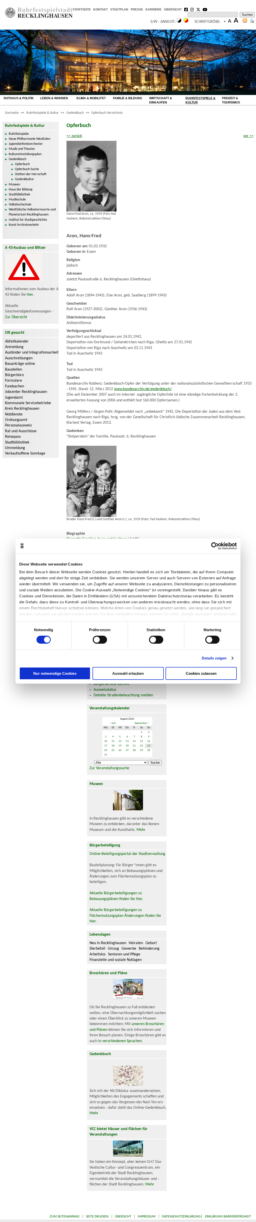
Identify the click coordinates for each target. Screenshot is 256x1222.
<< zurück (74, 136)
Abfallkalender (17, 342)
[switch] (100, 640)
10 (105, 741)
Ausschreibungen (18, 358)
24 (105, 750)
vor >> (248, 136)
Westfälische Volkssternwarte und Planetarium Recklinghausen (32, 212)
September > (141, 723)
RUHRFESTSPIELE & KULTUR (201, 100)
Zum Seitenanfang (65, 1216)
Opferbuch (22, 164)
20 (127, 745)
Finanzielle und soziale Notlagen (116, 960)
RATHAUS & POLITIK (19, 98)
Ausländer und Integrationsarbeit (31, 353)
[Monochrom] (179, 22)
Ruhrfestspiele (19, 134)
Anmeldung (14, 347)
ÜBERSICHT (173, 9)
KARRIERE (154, 9)
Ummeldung (15, 448)
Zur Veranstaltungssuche (109, 768)
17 (105, 745)
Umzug (113, 949)
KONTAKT (100, 9)
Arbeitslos (98, 954)
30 (148, 750)
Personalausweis (18, 425)
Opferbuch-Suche (27, 169)
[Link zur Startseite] (38, 17)
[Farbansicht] (186, 22)
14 (134, 741)
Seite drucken (97, 1216)
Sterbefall (97, 949)
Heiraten (136, 943)
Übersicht (123, 1216)
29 (141, 750)
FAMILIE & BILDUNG (127, 98)
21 (134, 745)
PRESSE (137, 9)
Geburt (151, 943)
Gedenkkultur (24, 179)
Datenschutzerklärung (181, 1216)
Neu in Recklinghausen (108, 943)
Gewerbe (129, 949)
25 (113, 750)
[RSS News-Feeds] (244, 22)
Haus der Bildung (20, 189)
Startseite (12, 113)
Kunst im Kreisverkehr (24, 225)
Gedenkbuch (75, 113)
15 (141, 741)
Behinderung (149, 949)
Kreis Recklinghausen (22, 409)
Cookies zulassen (201, 673)
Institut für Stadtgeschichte (28, 220)
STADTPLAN (119, 9)
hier (30, 295)
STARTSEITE (81, 9)
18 (113, 745)
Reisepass (13, 437)
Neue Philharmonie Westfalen (29, 139)
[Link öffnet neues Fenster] (186, 10)
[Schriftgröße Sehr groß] (236, 22)
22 (141, 745)
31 (105, 754)
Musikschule (17, 199)
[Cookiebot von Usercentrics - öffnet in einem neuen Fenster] (215, 545)
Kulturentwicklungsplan (25, 154)
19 (120, 745)
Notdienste (13, 414)
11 (113, 741)
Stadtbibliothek (19, 194)
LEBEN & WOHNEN (54, 98)
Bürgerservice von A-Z (112, 684)
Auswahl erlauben (128, 673)
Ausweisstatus (105, 690)
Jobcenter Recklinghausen (26, 392)
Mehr (141, 830)
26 (120, 750)
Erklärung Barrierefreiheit (228, 1216)
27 (127, 750)
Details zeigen (214, 658)
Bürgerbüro (14, 375)
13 (127, 741)
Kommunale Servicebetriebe (28, 403)
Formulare (13, 381)
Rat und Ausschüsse (20, 431)
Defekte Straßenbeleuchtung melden (123, 695)
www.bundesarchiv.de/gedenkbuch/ (143, 389)
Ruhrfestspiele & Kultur (42, 113)
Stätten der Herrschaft (30, 174)
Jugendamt (14, 398)
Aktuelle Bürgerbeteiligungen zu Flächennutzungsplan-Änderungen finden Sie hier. (125, 915)
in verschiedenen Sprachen (120, 1041)
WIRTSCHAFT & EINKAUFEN (160, 100)
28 (134, 750)
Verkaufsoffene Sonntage (25, 454)
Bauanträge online (20, 364)
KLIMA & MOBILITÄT (91, 98)
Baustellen (13, 370)
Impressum (147, 1216)
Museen (14, 184)
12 (120, 741)
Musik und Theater (22, 149)
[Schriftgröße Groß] (225, 22)
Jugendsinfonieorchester (26, 144)
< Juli (113, 723)
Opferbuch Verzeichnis (106, 113)
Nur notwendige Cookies (54, 673)
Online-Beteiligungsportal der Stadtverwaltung (127, 854)
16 (148, 741)
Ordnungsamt (16, 420)
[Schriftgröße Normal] (230, 22)
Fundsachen (14, 386)
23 (148, 745)
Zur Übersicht (16, 317)
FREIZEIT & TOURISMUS (231, 100)
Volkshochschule (20, 204)
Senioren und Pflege (124, 954)
